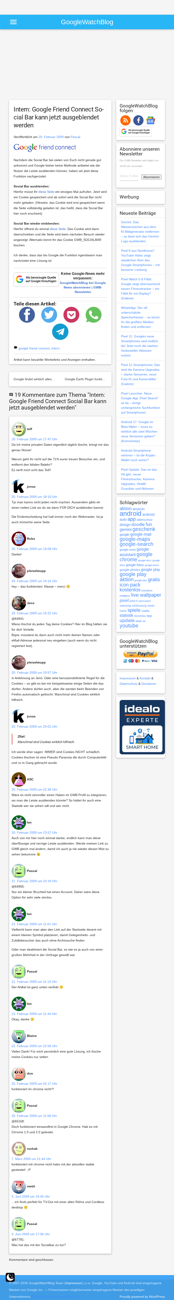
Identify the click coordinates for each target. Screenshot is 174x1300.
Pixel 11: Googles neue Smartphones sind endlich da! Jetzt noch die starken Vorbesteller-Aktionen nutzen (139, 345)
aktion (126, 508)
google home (152, 565)
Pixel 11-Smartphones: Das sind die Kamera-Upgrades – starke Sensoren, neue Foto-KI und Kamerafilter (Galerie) (140, 374)
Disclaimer (148, 683)
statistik (126, 615)
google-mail (140, 534)
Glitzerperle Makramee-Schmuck (54, 1296)
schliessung (139, 605)
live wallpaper (146, 595)
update (127, 620)
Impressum (128, 678)
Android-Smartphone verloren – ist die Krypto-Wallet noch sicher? (138, 455)
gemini (126, 529)
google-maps (135, 539)
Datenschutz (129, 683)
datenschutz (145, 519)
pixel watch (145, 601)
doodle (138, 524)
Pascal (75, 137)
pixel (124, 600)
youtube (129, 626)
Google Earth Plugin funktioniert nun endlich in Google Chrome (110, 379)
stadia (145, 610)
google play (150, 569)
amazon (139, 509)
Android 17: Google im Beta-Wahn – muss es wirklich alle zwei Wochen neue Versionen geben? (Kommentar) (139, 431)
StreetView (140, 616)
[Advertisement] (53, 7)
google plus (141, 580)
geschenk (144, 529)
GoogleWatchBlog (87, 22)
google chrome (136, 556)
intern (55, 348)
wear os (140, 621)
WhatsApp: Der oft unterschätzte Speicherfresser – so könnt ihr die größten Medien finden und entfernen (140, 317)
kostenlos (130, 590)
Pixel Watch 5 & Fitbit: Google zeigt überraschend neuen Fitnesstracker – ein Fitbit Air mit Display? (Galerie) (140, 288)
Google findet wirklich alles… (34, 379)
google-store (128, 549)
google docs (145, 560)
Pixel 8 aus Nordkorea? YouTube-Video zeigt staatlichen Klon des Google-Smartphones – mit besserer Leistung (140, 260)
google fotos (135, 565)
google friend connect (34, 348)
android (130, 513)
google (124, 534)
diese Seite (46, 192)
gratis (154, 579)
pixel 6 (134, 601)
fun (149, 524)
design (125, 525)
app (132, 519)
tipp (149, 615)
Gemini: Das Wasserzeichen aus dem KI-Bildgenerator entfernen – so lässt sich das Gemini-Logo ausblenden (140, 231)
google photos (130, 569)
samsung (125, 605)
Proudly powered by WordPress (142, 1296)
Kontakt (145, 678)
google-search (136, 544)
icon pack (130, 585)
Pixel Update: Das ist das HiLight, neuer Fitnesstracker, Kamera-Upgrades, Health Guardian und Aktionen (139, 479)
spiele (134, 610)
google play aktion (133, 576)
